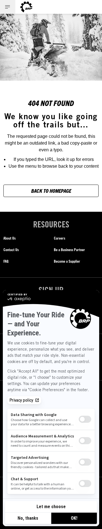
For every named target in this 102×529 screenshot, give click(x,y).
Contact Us (11, 249)
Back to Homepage (51, 190)
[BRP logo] (26, 7)
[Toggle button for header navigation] (7, 7)
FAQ (5, 261)
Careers (59, 238)
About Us (9, 238)
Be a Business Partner (69, 249)
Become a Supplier (67, 261)
